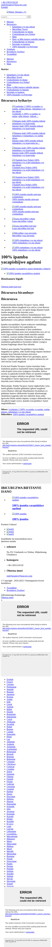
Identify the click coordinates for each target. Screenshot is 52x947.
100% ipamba (20, 519)
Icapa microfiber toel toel (23, 228)
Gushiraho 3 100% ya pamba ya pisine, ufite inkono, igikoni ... (26, 115)
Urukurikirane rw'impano (23, 42)
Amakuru (11, 49)
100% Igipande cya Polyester (25, 47)
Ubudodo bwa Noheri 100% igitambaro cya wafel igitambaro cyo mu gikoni (28, 170)
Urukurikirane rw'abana (22, 32)
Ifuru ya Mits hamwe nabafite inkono (28, 39)
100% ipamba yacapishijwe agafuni (28, 414)
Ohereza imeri (7, 597)
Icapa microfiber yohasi (22, 221)
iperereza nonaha (8, 541)
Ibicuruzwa (12, 24)
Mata (14, 37)
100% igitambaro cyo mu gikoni (26, 243)
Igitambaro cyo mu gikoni (23, 27)
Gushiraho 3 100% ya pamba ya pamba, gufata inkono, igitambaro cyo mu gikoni (25, 410)
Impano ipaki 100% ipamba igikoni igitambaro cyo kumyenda (27, 127)
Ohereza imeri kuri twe (11, 286)
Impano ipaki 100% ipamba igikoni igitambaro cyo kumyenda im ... (27, 141)
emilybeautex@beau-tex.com (19, 576)
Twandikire (12, 54)
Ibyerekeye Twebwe (16, 52)
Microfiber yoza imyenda (23, 235)
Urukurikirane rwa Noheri (23, 34)
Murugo (10, 22)
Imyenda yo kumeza (21, 44)
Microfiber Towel (20, 29)
